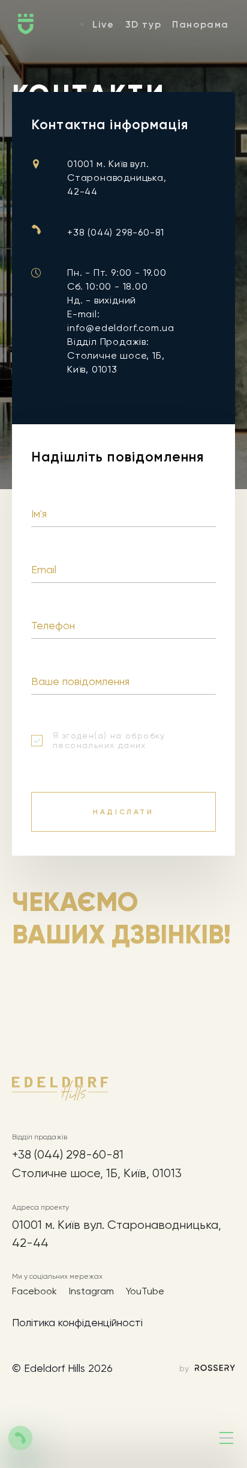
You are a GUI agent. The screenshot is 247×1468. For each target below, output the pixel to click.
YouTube (145, 1291)
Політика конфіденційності (77, 1322)
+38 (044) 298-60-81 (115, 232)
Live (103, 24)
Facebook (34, 1291)
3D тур (143, 24)
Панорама (200, 24)
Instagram (91, 1291)
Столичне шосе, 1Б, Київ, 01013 (97, 1173)
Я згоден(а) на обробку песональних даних (109, 740)
